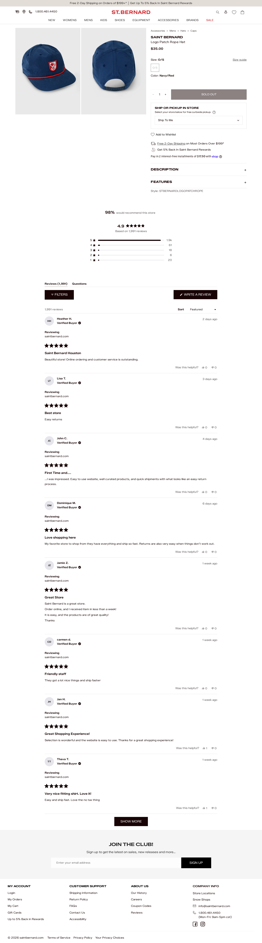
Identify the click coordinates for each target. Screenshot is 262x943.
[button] (131, 240)
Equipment (141, 20)
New (51, 20)
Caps (193, 30)
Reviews (137, 912)
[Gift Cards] (17, 12)
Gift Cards (14, 912)
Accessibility (77, 919)
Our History (139, 893)
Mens (88, 20)
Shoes (120, 20)
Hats (183, 30)
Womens (70, 20)
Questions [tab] (79, 284)
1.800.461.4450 (209, 912)
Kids (103, 20)
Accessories (168, 20)
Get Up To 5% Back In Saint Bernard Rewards (161, 3)
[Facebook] (195, 924)
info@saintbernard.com (214, 906)
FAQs (73, 906)
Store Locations (204, 893)
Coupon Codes (141, 906)
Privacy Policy (82, 937)
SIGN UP (196, 863)
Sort (181, 309)
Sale (210, 20)
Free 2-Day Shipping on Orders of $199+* (98, 3)
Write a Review (200, 296)
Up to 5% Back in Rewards (26, 919)
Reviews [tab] (56, 284)
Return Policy (78, 899)
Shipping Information (83, 893)
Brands (192, 20)
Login (11, 893)
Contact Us (77, 912)
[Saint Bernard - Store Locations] (24, 12)
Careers (136, 899)
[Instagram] (202, 924)
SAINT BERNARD (167, 37)
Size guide (240, 59)
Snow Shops (201, 899)
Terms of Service (58, 937)
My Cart (13, 906)
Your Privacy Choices (109, 937)
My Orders (15, 899)
